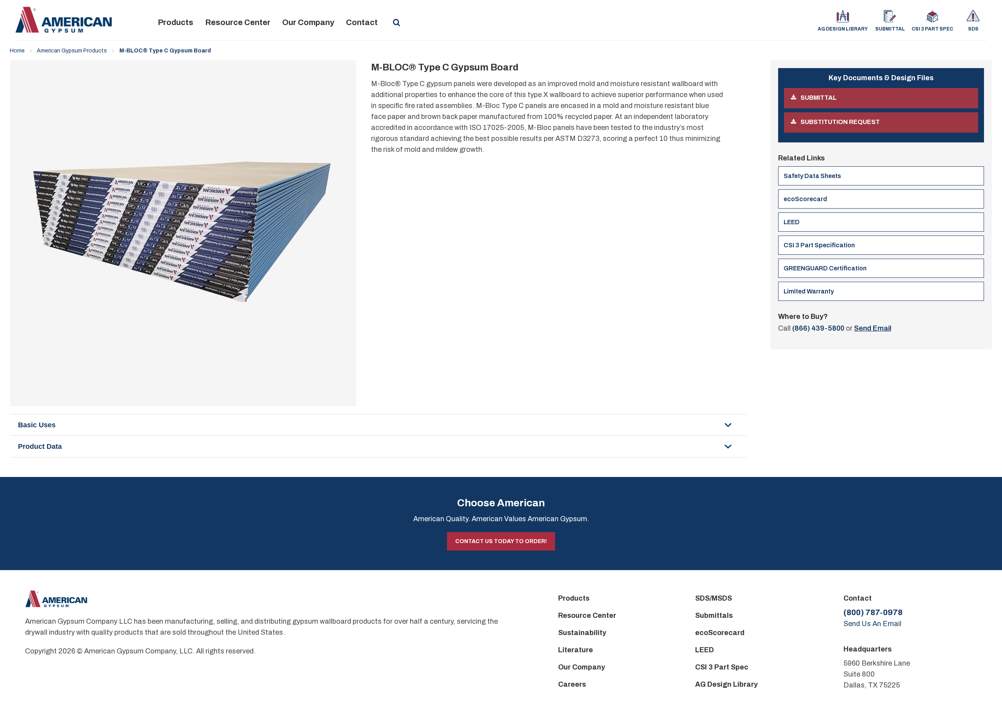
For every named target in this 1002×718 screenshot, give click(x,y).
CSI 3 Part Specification (819, 245)
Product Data (40, 446)
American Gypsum (64, 19)
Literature (575, 650)
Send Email (872, 328)
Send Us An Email (872, 624)
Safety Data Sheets (812, 176)
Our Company (308, 22)
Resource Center (237, 22)
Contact (362, 22)
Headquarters (867, 649)
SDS (973, 29)
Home (17, 51)
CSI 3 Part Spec (932, 29)
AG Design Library (843, 29)
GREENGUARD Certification (825, 268)
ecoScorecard (805, 199)
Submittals (714, 615)
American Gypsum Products (72, 51)
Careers (572, 684)
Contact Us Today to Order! (501, 541)
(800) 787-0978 (873, 612)
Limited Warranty (809, 291)
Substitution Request (840, 122)
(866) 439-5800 (818, 328)
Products (175, 22)
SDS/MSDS (713, 598)
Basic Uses (37, 425)
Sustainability (582, 633)
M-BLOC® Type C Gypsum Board (165, 51)
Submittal (890, 29)
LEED (792, 222)
